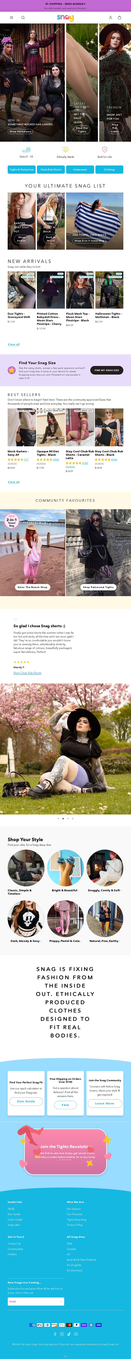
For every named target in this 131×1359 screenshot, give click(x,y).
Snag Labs (14, 1224)
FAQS (11, 1208)
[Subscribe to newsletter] (61, 1301)
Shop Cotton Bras (24, 672)
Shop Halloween (20, 131)
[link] (110, 17)
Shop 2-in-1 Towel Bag (89, 240)
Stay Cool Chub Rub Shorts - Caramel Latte (80, 455)
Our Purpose (74, 1214)
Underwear (80, 169)
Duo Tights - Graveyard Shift (19, 315)
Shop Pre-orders (115, 128)
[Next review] (125, 694)
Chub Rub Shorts (51, 169)
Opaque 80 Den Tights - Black (48, 453)
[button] (11, 17)
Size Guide (26, 1101)
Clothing (109, 169)
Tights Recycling (76, 1219)
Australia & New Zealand (81, 1259)
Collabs (12, 1254)
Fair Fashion (74, 1208)
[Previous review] (5, 694)
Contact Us (14, 1243)
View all (14, 344)
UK (68, 1254)
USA (69, 1243)
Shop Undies (21, 239)
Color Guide (15, 1219)
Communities (15, 1249)
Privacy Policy (75, 1224)
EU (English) (74, 1265)
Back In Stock (50, 239)
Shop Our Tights (82, 130)
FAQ (65, 1105)
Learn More (104, 1103)
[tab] (58, 818)
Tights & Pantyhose (22, 169)
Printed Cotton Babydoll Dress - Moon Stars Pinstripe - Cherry (49, 319)
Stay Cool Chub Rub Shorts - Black (109, 453)
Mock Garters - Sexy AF (18, 453)
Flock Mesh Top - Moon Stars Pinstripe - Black (78, 317)
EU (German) (74, 1270)
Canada (71, 1249)
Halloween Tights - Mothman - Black (108, 315)
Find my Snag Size (107, 370)
